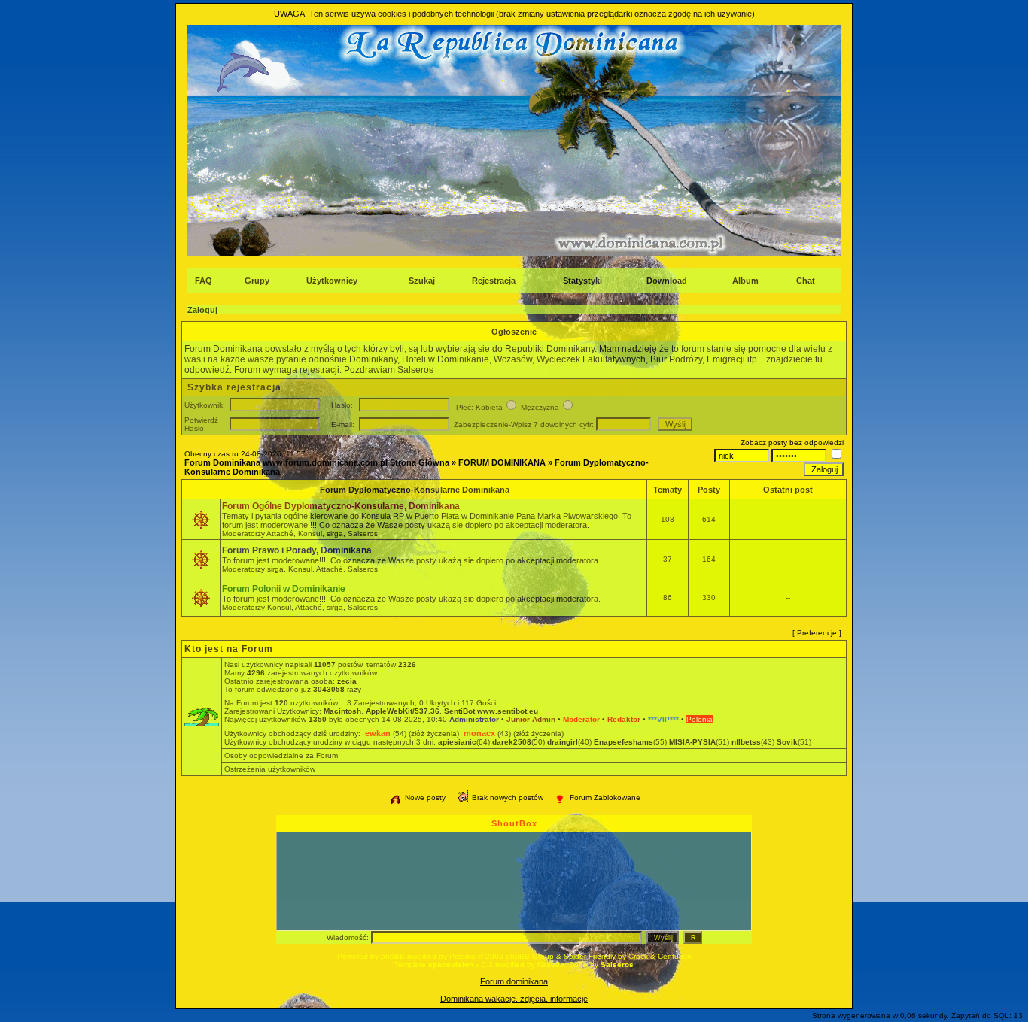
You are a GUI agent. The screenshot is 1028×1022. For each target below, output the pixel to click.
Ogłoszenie (514, 331)
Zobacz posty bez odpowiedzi (792, 442)
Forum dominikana (514, 981)
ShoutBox (514, 823)
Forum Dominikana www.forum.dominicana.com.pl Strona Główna (316, 462)
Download (666, 280)
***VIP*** (663, 719)
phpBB (393, 956)
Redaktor (623, 719)
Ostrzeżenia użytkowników (269, 769)
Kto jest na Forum (228, 649)
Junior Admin (530, 719)
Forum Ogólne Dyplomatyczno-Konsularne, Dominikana (341, 506)
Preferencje (817, 633)
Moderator (581, 719)
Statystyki (582, 280)
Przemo (462, 956)
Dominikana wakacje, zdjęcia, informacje (514, 998)
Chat (805, 280)
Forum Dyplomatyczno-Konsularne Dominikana (415, 489)
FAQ (203, 280)
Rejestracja (494, 280)
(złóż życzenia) (434, 733)
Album (745, 280)
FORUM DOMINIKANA (502, 462)
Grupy (257, 280)
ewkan (378, 733)
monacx (479, 733)
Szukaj (422, 280)
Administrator (474, 719)
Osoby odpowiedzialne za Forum (281, 755)
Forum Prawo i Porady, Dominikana (297, 550)
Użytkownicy (331, 280)
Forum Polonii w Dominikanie (283, 589)
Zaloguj (202, 309)
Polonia (699, 719)
